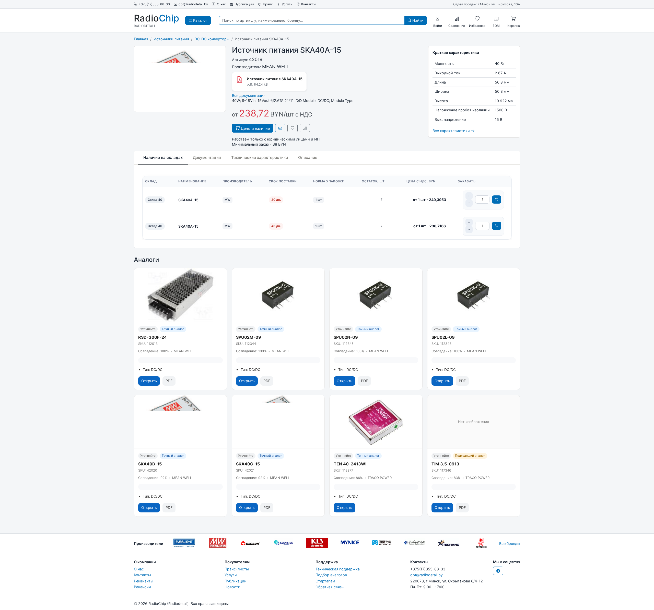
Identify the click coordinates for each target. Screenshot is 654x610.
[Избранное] (477, 19)
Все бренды (509, 543)
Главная (141, 39)
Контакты (308, 4)
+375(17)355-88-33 (154, 4)
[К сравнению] (305, 128)
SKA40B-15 (150, 463)
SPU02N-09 (346, 337)
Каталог (199, 20)
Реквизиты (143, 581)
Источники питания (171, 39)
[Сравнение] (456, 19)
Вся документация (248, 95)
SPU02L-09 (443, 337)
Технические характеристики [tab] (259, 157)
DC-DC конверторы (211, 39)
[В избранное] (292, 128)
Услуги (287, 4)
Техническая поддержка (338, 569)
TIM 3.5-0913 (445, 463)
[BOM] (496, 19)
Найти (417, 20)
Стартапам (325, 581)
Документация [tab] (207, 157)
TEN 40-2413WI (350, 463)
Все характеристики (452, 130)
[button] (437, 19)
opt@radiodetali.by (193, 4)
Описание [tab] (307, 157)
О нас (221, 4)
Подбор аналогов (331, 575)
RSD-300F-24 (152, 337)
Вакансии (142, 587)
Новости (232, 587)
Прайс (268, 4)
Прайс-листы (237, 569)
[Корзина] (513, 19)
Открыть (149, 381)
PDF (169, 381)
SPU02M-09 (248, 337)
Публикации (244, 4)
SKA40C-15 (248, 463)
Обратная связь (330, 587)
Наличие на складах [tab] (163, 157)
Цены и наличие (255, 128)
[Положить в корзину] (496, 199)
